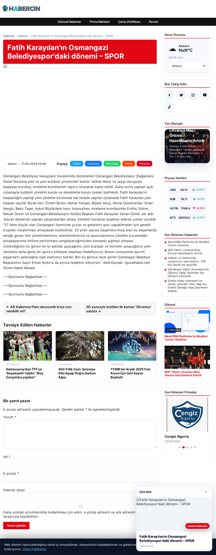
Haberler (9, 36)
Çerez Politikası (129, 21)
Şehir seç (176, 57)
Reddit (128, 163)
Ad (6, 457)
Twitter (77, 163)
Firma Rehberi (100, 21)
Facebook (93, 163)
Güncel (23, 36)
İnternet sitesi (14, 490)
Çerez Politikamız (34, 549)
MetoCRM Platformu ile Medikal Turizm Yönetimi (188, 243)
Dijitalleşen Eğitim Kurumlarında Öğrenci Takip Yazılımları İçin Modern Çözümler (188, 273)
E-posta (11, 473)
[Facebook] (169, 95)
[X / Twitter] (181, 95)
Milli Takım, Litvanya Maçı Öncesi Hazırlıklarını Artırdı (185, 251)
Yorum (9, 417)
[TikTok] (169, 107)
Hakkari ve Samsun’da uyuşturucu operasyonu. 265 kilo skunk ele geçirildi (187, 261)
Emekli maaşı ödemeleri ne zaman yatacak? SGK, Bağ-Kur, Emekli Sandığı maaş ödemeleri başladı (188, 285)
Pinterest (144, 163)
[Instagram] (193, 95)
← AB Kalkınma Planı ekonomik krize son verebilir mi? (39, 309)
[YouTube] (205, 95)
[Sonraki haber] (203, 135)
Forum (153, 21)
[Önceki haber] (194, 135)
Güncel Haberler (69, 21)
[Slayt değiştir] (179, 447)
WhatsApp (112, 163)
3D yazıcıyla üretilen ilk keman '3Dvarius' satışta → (118, 309)
